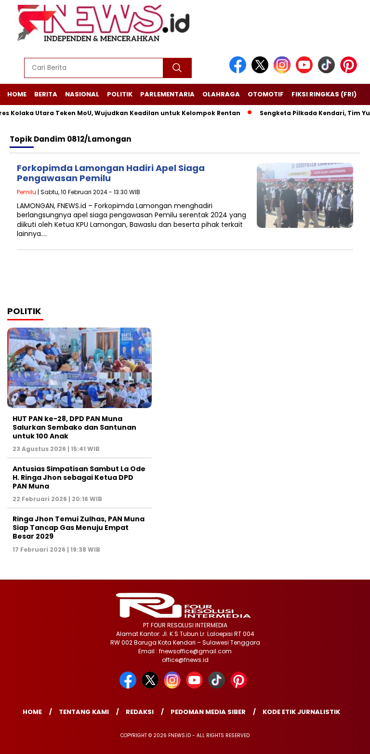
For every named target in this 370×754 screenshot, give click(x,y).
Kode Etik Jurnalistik (301, 711)
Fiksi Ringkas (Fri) (324, 94)
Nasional (82, 94)
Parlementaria (167, 94)
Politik (119, 94)
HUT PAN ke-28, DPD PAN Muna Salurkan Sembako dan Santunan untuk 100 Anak (74, 427)
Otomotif (266, 94)
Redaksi (140, 711)
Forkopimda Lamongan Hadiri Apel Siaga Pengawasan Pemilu (111, 173)
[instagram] (284, 71)
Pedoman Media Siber (208, 711)
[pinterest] (350, 71)
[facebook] (239, 71)
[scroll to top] (351, 739)
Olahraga (221, 94)
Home (16, 94)
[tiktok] (328, 71)
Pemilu (26, 192)
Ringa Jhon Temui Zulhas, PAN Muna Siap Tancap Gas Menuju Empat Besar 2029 (79, 527)
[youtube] (306, 71)
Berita (45, 94)
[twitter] (261, 71)
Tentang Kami (84, 711)
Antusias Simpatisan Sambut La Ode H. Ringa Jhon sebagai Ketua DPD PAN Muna (79, 477)
